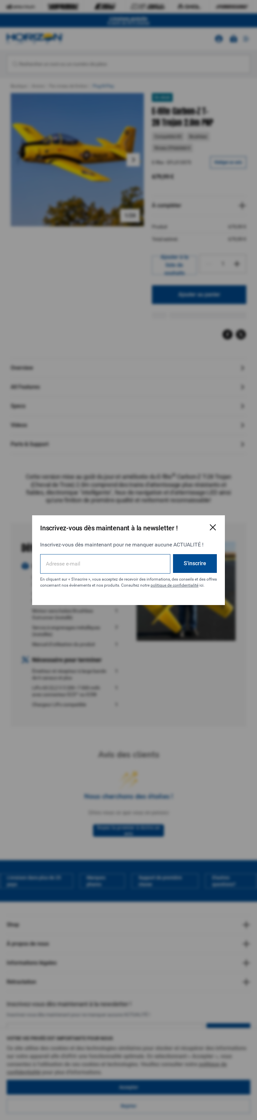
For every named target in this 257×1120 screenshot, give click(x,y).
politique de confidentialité (174, 585)
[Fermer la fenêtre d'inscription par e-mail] (213, 527)
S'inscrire (195, 563)
